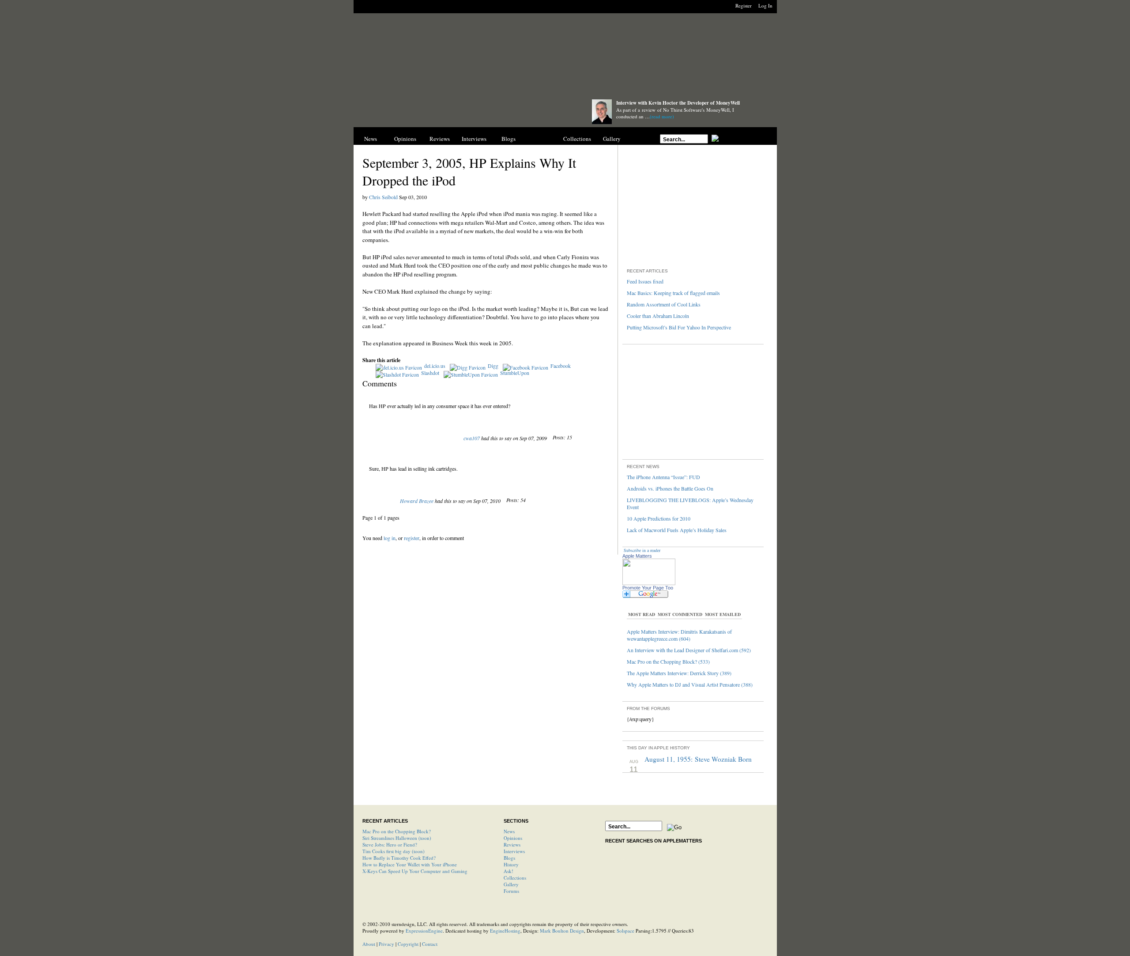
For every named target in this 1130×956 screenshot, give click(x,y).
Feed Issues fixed (645, 281)
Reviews (439, 139)
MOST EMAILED (723, 614)
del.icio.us (434, 365)
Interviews (474, 139)
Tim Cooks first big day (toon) (393, 851)
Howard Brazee (416, 500)
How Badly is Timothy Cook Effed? (399, 857)
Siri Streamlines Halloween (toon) (396, 838)
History (543, 139)
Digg (493, 365)
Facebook (560, 365)
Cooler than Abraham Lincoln (658, 315)
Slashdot (430, 372)
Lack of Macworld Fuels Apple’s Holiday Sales (677, 529)
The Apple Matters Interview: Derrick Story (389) (679, 672)
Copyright (408, 944)
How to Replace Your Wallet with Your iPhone (409, 864)
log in (390, 537)
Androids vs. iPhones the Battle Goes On (670, 488)
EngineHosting (505, 930)
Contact (429, 944)
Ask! (508, 871)
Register (743, 5)
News (370, 139)
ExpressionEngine (424, 930)
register (411, 537)
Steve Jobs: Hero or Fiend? (389, 844)
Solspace (625, 930)
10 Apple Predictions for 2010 (658, 518)
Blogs (508, 139)
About (368, 944)
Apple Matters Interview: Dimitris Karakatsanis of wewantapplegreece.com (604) (679, 635)
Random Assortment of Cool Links (664, 304)
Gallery (612, 139)
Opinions (405, 139)
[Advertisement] (565, 58)
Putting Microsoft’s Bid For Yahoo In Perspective (679, 327)
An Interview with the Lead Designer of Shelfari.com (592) (689, 650)
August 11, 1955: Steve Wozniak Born (698, 759)
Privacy (386, 944)
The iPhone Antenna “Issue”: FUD (663, 476)
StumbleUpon (514, 372)
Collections (577, 139)
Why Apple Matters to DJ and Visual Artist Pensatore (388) (690, 684)
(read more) (662, 116)
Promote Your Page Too (647, 587)
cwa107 (471, 438)
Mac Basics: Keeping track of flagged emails (673, 292)
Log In (765, 5)
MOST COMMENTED (680, 614)
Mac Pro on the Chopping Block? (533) (668, 661)
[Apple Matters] (464, 111)
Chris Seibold (383, 196)
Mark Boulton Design (562, 930)
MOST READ (641, 614)
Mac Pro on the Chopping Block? (396, 831)
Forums (511, 891)
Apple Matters (637, 556)
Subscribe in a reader (642, 550)
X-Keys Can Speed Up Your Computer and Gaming (414, 871)
